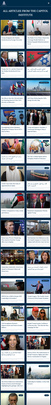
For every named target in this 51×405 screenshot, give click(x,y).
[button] (48, 3)
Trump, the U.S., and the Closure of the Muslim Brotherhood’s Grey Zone (11, 71)
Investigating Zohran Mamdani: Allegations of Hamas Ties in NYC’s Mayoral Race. (11, 129)
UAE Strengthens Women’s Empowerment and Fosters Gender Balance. (11, 325)
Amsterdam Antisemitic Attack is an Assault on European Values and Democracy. (12, 269)
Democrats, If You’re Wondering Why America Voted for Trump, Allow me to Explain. (11, 240)
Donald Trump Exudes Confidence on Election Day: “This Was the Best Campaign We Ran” (37, 325)
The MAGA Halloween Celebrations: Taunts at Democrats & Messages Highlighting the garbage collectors (12, 384)
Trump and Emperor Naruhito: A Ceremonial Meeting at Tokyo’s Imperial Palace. (37, 129)
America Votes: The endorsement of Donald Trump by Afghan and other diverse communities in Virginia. (38, 354)
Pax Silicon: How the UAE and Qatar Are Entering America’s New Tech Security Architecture (12, 100)
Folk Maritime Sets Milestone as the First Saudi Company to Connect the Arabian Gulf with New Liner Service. (38, 240)
